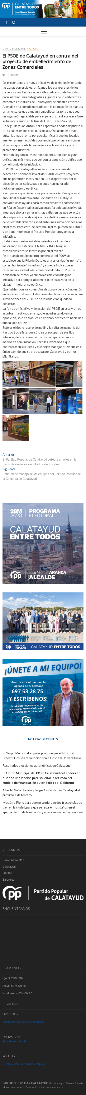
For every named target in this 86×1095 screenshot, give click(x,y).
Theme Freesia (74, 1083)
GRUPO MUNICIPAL (14, 48)
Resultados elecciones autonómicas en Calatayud (37, 765)
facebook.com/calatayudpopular (23, 1021)
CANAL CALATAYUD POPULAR (24, 1063)
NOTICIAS (33, 48)
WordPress (17, 1087)
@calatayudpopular (15, 1041)
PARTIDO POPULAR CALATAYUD (25, 1083)
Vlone (6, 1087)
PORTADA (12, 74)
